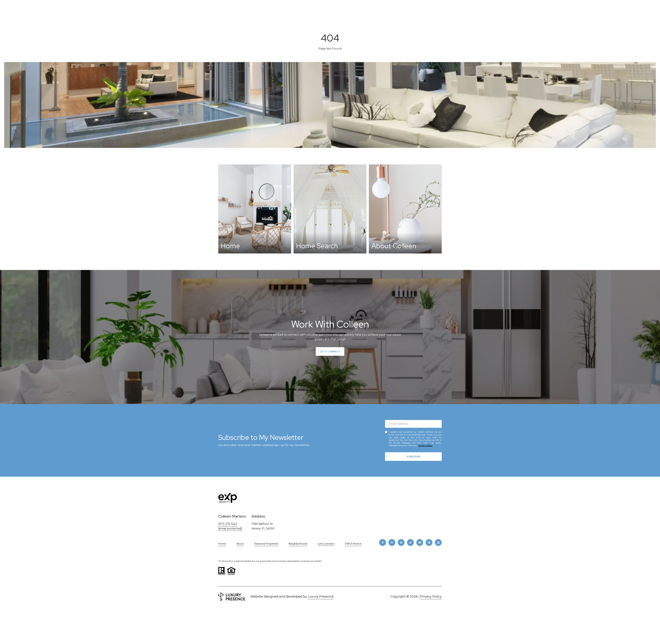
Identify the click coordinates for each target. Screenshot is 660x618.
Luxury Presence (321, 596)
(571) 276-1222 (227, 523)
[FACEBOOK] (382, 542)
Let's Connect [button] (330, 351)
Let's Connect (326, 543)
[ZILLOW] (438, 542)
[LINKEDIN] (401, 542)
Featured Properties (266, 543)
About (240, 543)
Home (222, 543)
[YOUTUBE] (419, 542)
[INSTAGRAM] (391, 542)
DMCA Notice (353, 543)
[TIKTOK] (410, 542)
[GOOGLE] (429, 542)
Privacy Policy (425, 445)
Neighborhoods (298, 543)
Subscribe (413, 456)
